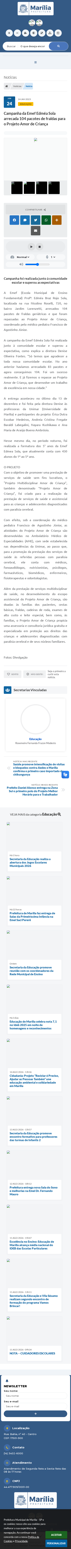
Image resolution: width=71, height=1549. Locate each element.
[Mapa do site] (50, 33)
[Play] (31, 246)
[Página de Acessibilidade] (58, 33)
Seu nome (11, 1390)
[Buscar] (58, 46)
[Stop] (39, 246)
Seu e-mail (11, 1401)
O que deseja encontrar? (18, 39)
